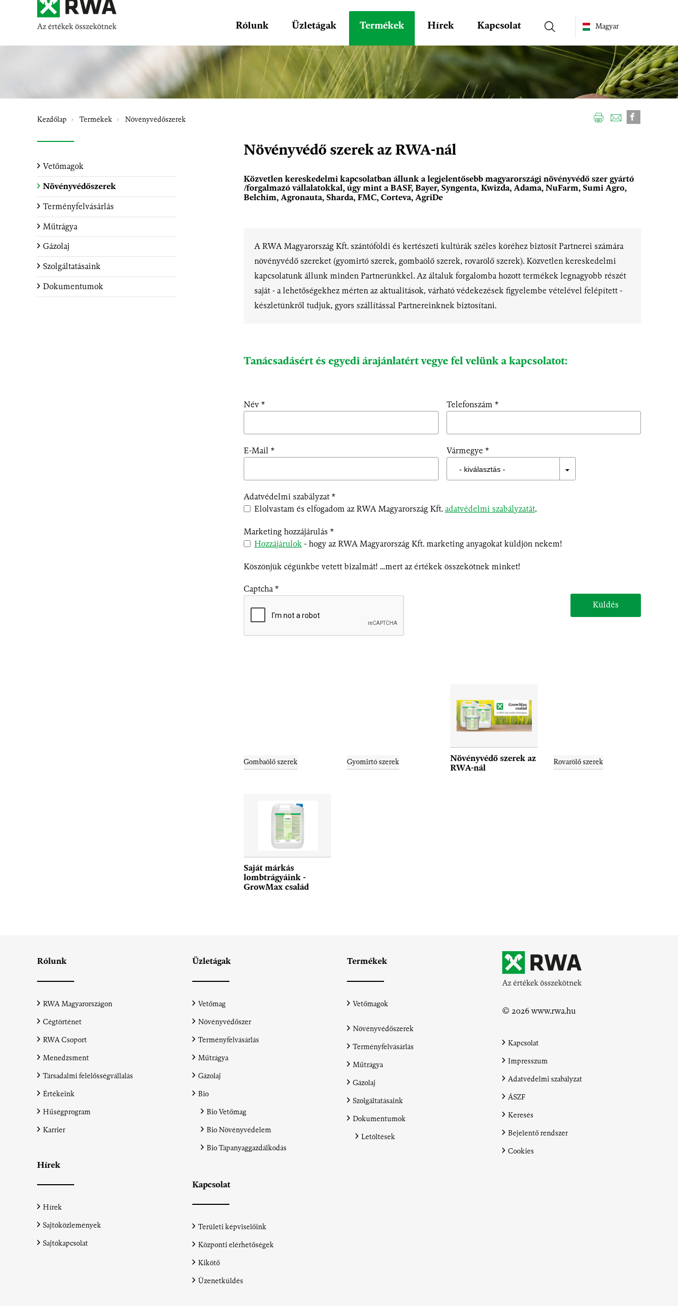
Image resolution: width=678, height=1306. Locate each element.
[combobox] (544, 468)
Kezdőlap (52, 119)
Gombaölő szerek (271, 761)
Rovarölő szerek (578, 761)
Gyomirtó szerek (373, 761)
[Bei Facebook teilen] (633, 116)
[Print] (598, 117)
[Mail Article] (616, 117)
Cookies (521, 1151)
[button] (252, 28)
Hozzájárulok (278, 544)
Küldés (606, 605)
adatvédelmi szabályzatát (490, 509)
